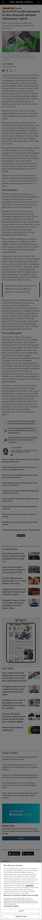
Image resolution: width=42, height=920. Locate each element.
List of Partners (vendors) (11, 906)
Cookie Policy (29, 885)
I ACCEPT (21, 911)
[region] (21, 891)
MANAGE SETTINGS (21, 916)
